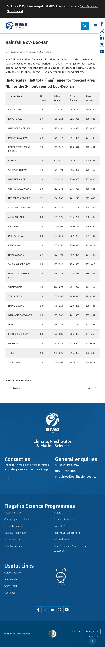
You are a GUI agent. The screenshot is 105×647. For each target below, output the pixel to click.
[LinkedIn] (102, 38)
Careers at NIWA (13, 572)
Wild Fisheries (61, 539)
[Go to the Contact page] (8, 478)
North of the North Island (40, 52)
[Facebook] (102, 24)
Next (90, 388)
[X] (102, 45)
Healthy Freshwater (15, 532)
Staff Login (10, 592)
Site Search (10, 579)
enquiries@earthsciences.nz (75, 476)
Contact (76, 631)
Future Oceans (12, 539)
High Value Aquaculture (67, 532)
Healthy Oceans (13, 546)
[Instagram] (102, 31)
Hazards (58, 512)
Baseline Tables (18, 52)
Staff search (11, 586)
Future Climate (12, 512)
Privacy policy (91, 631)
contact (38, 469)
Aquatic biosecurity (64, 519)
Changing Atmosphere (16, 519)
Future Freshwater (14, 526)
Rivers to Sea (61, 526)
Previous (17, 388)
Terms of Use (92, 636)
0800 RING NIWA (67, 465)
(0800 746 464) (66, 471)
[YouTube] (102, 51)
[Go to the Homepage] (16, 25)
